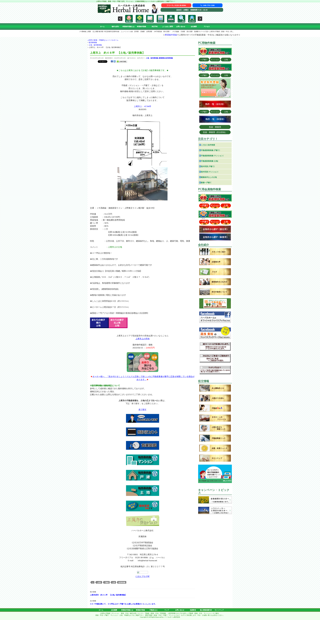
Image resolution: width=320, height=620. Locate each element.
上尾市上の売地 (143, 338)
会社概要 (194, 26)
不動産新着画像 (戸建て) (210, 150)
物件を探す (115, 26)
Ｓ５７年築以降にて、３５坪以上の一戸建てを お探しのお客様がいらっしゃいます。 (123, 602)
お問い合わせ (180, 26)
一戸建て (204, 59)
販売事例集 (169, 58)
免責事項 (193, 610)
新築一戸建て (206, 182)
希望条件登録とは (128, 26)
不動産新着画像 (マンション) (212, 155)
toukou (132, 58)
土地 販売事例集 (152, 58)
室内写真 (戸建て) (208, 166)
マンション (215, 59)
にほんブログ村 (143, 576)
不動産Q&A (154, 610)
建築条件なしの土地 (209, 177)
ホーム (102, 26)
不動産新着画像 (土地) (209, 161)
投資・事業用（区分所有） (215, 132)
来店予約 (155, 26)
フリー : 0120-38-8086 (176, 5)
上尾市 (99, 582)
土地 (113, 582)
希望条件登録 (141, 26)
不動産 (107, 582)
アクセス (207, 26)
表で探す (142, 409)
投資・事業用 (215, 127)
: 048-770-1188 (208, 5)
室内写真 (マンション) (209, 172)
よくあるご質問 (167, 26)
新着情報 (162, 58)
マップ (166, 610)
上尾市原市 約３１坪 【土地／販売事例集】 (108, 593)
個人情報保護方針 (206, 610)
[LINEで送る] (121, 61)
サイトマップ (219, 610)
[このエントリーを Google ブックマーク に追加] (112, 61)
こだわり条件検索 (208, 145)
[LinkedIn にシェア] (115, 61)
